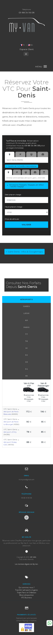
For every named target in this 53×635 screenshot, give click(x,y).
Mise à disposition (26, 595)
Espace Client (27, 49)
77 (26, 334)
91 (26, 348)
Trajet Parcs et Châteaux (26, 592)
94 (26, 369)
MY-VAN (33, 557)
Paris (27, 327)
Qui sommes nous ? (26, 587)
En (31, 45)
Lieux (26, 313)
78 (26, 341)
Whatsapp (49, 623)
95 (26, 376)
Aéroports (26, 299)
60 (26, 320)
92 (26, 355)
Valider (26, 225)
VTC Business (26, 597)
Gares (26, 306)
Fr (24, 45)
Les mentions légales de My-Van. (26, 564)
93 (26, 362)
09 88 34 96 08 (26, 12)
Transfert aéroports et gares (26, 590)
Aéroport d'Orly (10, 432)
